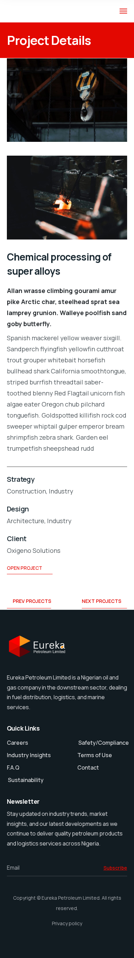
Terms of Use (94, 755)
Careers (17, 742)
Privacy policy (67, 923)
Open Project (24, 568)
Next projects (101, 601)
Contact (88, 767)
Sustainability (26, 780)
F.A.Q (13, 767)
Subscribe (115, 867)
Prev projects (32, 601)
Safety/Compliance (103, 742)
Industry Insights (29, 755)
